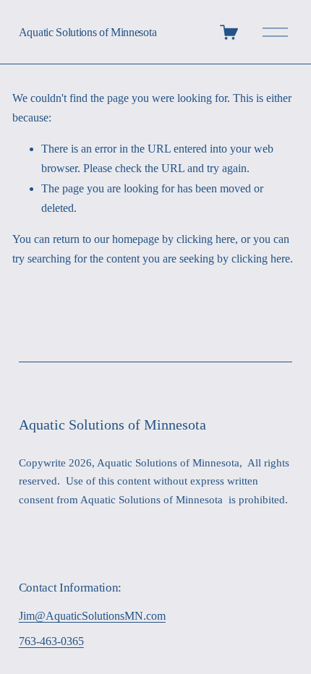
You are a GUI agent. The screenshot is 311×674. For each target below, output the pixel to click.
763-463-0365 (51, 641)
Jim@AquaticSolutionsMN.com (92, 616)
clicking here (205, 239)
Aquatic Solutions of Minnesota (87, 32)
